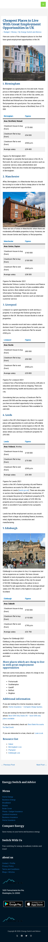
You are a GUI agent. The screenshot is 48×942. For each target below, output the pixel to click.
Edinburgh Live (14, 753)
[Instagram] (31, 936)
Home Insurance (8, 820)
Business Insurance (10, 817)
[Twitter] (26, 936)
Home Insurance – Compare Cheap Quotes (25, 707)
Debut (10, 744)
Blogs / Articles (8, 872)
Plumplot (12, 750)
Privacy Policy (8, 866)
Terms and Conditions (10, 869)
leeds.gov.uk (24, 490)
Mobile (5, 806)
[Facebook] (22, 936)
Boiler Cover (7, 808)
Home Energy (7, 797)
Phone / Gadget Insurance (12, 811)
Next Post (42, 765)
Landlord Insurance (9, 814)
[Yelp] (17, 936)
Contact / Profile (8, 863)
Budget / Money (10, 32)
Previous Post (8, 765)
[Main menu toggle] (43, 4)
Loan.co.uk (39, 733)
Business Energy (9, 800)
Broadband (6, 803)
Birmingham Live (15, 747)
